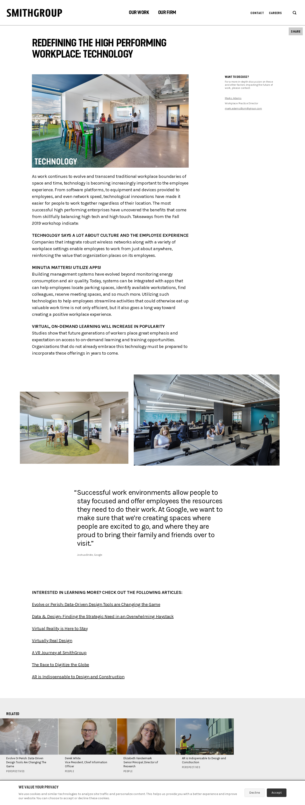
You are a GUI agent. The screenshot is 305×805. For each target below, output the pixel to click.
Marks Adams (233, 98)
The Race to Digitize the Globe (60, 664)
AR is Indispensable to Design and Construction (78, 676)
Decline (254, 793)
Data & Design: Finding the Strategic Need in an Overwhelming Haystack (102, 616)
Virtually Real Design (52, 640)
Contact (257, 13)
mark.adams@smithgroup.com (243, 108)
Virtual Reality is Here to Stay (60, 628)
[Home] (34, 12)
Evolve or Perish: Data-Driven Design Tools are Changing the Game (96, 604)
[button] (139, 13)
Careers (275, 13)
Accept (277, 793)
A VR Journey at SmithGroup (59, 652)
